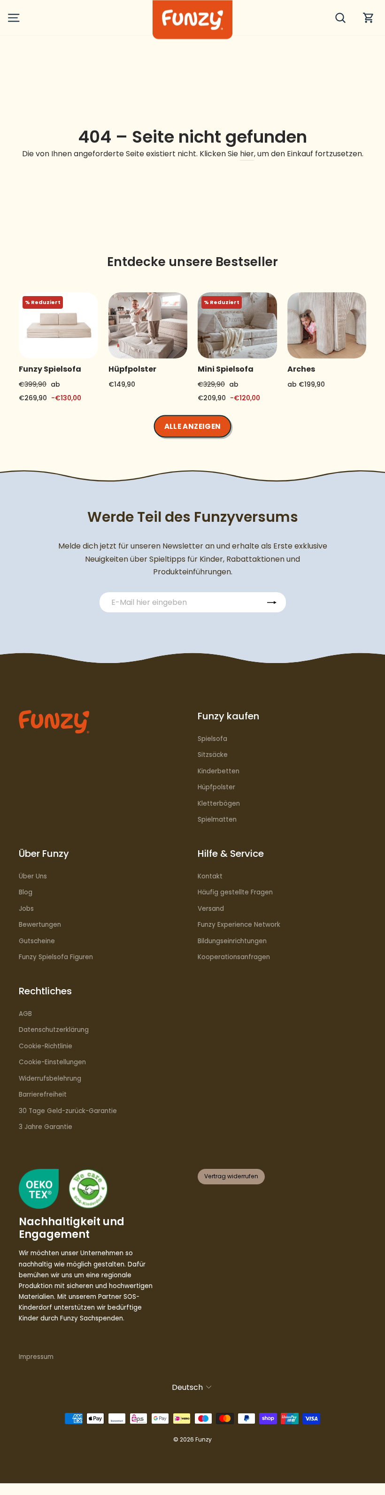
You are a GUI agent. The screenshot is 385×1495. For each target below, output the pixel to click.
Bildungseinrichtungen (232, 941)
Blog (25, 892)
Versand (211, 908)
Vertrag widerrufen (231, 1176)
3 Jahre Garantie (45, 1126)
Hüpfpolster (216, 787)
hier (247, 153)
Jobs (26, 908)
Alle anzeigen (192, 426)
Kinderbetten (218, 771)
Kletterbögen (219, 803)
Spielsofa (212, 738)
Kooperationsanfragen (234, 957)
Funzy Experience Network (239, 924)
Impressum (36, 1356)
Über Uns (33, 876)
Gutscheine (37, 941)
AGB (25, 1013)
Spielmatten (217, 819)
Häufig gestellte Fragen (235, 892)
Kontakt (210, 876)
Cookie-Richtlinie (45, 1046)
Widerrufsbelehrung (50, 1078)
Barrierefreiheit (43, 1094)
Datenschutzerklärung (54, 1029)
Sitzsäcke (213, 754)
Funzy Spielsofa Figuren (56, 957)
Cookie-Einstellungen (52, 1062)
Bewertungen (40, 924)
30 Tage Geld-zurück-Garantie (68, 1110)
